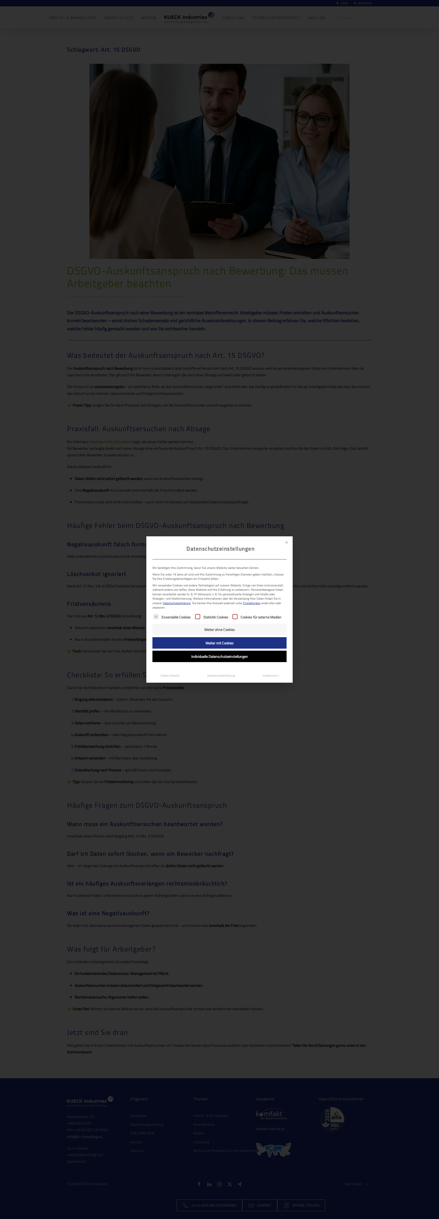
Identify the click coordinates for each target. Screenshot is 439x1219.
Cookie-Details (169, 675)
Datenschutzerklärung (177, 603)
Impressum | (271, 675)
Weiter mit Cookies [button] (220, 643)
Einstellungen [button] (251, 603)
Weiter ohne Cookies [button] (219, 629)
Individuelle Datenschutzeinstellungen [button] (219, 656)
